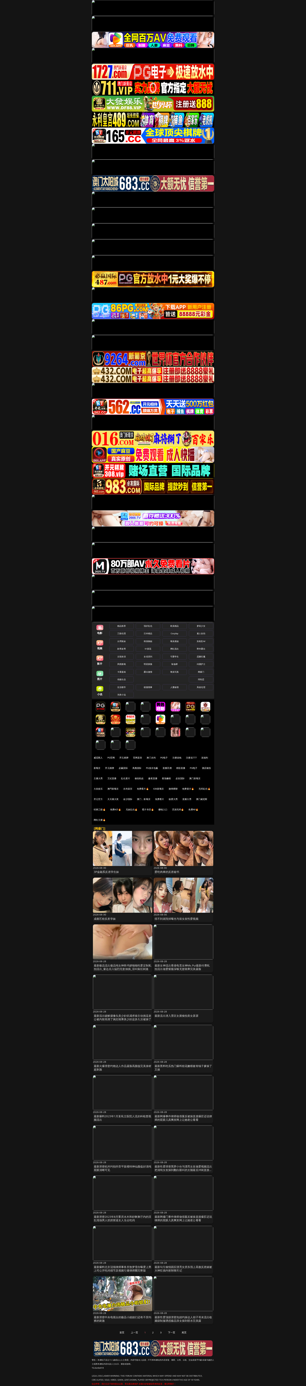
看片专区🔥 (148, 809)
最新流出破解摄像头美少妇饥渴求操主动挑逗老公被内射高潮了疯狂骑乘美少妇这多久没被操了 (122, 1017)
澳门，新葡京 (143, 799)
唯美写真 (174, 671)
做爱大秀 (173, 799)
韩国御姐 (148, 641)
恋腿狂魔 (201, 656)
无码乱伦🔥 (204, 788)
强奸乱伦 (148, 625)
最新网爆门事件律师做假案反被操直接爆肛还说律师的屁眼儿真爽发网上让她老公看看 (183, 1218)
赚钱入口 (163, 809)
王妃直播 (112, 778)
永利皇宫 (127, 788)
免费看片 (159, 799)
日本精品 (148, 633)
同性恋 (201, 679)
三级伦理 (121, 633)
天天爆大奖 (113, 799)
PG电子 (164, 757)
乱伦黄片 (125, 778)
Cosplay (174, 633)
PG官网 (111, 757)
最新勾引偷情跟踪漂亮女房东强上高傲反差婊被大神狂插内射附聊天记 (183, 1268)
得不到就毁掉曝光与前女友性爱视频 (176, 919)
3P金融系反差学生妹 (106, 872)
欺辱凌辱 (121, 648)
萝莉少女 (201, 625)
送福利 (204, 757)
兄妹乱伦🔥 (132, 809)
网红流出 (174, 648)
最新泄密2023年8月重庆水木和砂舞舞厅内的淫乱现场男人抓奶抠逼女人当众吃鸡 (122, 1218)
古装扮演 (121, 656)
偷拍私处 (139, 778)
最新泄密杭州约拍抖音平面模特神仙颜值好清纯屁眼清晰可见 (122, 1168)
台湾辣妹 (121, 641)
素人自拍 (201, 633)
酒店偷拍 (206, 767)
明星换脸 (148, 664)
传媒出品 (121, 679)
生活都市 (121, 687)
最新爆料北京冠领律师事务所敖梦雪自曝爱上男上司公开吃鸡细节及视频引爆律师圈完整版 (122, 1268)
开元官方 (98, 799)
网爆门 (201, 671)
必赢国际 (123, 767)
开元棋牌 (123, 757)
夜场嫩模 (166, 778)
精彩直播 (180, 767)
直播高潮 (167, 767)
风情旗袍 (121, 664)
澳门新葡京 (194, 778)
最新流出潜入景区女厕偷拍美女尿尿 (176, 1016)
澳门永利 (151, 757)
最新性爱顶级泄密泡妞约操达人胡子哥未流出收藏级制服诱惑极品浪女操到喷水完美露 (183, 1319)
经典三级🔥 (100, 809)
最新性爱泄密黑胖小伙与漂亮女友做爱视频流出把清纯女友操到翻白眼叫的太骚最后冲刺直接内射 (183, 1170)
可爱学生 (174, 656)
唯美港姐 (174, 641)
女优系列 (148, 656)
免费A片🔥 (115, 809)
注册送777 (191, 757)
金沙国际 (127, 799)
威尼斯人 (98, 757)
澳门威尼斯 (201, 799)
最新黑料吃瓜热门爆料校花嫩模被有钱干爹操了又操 (183, 1067)
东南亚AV (201, 641)
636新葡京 (158, 788)
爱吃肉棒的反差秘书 (167, 872)
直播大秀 (186, 799)
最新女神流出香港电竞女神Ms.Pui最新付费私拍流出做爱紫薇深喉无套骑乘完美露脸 (182, 967)
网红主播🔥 (100, 819)
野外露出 (201, 648)
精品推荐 (121, 625)
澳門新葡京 (113, 788)
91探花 (148, 648)
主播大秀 (98, 778)
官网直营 (137, 757)
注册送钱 (177, 757)
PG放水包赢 (152, 767)
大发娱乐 (98, 788)
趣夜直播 (152, 778)
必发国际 (180, 778)
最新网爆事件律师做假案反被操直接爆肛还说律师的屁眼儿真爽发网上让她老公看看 (183, 1118)
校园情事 (148, 687)
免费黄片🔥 (188, 788)
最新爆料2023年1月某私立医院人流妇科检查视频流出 (122, 1118)
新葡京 (97, 767)
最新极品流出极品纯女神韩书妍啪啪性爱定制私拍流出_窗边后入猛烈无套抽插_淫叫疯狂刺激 (122, 967)
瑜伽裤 (174, 664)
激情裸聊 (173, 788)
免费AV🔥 (193, 809)
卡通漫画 (121, 671)
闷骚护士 (201, 664)
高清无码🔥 (178, 809)
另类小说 (121, 694)
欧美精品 (174, 625)
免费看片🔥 (143, 788)
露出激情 (148, 671)
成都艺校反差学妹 (105, 919)
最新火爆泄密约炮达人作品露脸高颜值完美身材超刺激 (122, 1067)
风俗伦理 (201, 687)
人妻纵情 (174, 687)
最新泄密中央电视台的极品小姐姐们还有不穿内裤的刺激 (122, 1319)
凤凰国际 (137, 767)
